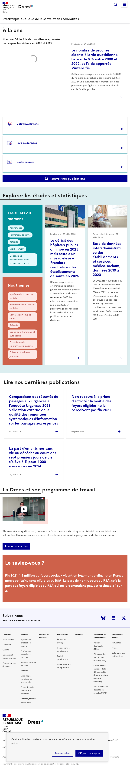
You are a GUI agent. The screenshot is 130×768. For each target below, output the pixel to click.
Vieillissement (17, 249)
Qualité (6, 649)
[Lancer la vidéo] (24, 509)
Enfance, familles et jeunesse (20, 354)
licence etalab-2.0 (67, 763)
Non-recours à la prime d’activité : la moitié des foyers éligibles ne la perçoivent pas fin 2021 (91, 403)
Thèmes (24, 634)
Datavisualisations (27, 124)
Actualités (116, 642)
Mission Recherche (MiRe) (98, 646)
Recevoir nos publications (67, 179)
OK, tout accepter (89, 753)
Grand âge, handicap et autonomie (22, 333)
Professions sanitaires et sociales (22, 306)
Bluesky (103, 618)
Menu (124, 4)
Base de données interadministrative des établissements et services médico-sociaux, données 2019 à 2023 (107, 259)
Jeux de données (26, 143)
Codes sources (25, 162)
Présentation (8, 639)
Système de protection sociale (22, 296)
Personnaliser (62, 753)
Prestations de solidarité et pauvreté (21, 344)
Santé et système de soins (20, 316)
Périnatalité (16, 228)
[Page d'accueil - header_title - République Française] (35, 723)
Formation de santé (20, 235)
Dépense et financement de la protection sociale (19, 259)
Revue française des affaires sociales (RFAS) (101, 689)
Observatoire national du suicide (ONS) (100, 657)
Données (79, 634)
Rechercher (115, 4)
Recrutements (112, 756)
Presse (114, 647)
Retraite (14, 242)
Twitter (123, 618)
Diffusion (7, 644)
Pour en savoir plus (16, 546)
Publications (62, 634)
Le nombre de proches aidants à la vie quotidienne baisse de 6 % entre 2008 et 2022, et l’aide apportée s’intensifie (94, 59)
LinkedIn (113, 618)
